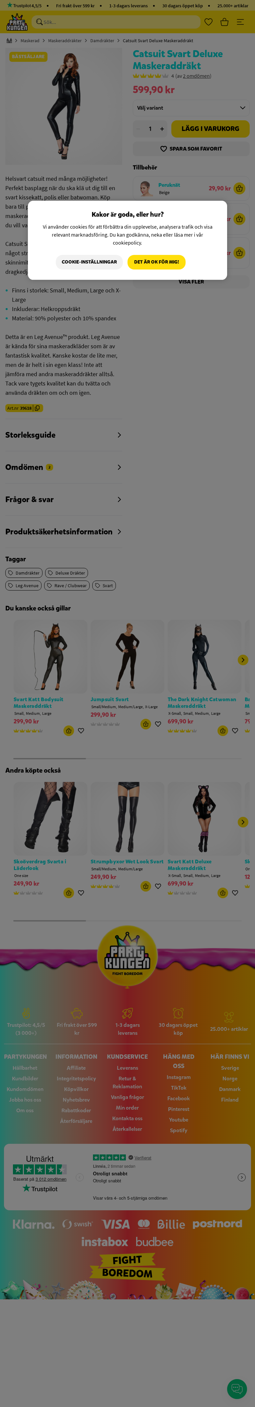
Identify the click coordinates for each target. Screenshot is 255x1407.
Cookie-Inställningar (89, 262)
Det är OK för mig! (156, 262)
